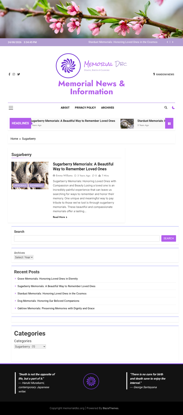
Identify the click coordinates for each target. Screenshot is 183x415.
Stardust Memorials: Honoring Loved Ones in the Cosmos (122, 42)
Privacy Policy (85, 107)
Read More (59, 217)
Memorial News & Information (91, 87)
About (65, 107)
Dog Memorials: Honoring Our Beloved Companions (48, 300)
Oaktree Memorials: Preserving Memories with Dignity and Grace (56, 308)
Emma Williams (64, 175)
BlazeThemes (110, 408)
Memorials (20, 185)
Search (19, 231)
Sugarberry (36, 185)
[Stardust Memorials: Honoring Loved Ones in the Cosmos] (119, 125)
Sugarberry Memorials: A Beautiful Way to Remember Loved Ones (65, 121)
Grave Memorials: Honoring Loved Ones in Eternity (48, 278)
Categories (22, 341)
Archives (107, 107)
